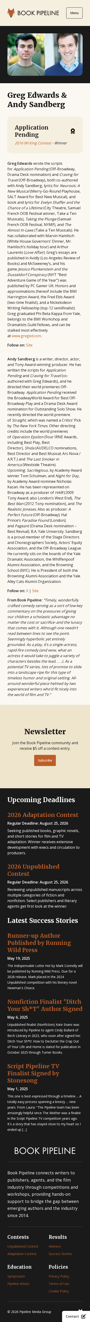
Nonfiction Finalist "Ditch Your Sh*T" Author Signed (44, 1005)
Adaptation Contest (21, 1254)
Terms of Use (59, 1283)
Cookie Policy (59, 1291)
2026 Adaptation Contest (42, 815)
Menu (74, 13)
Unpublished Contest (22, 1246)
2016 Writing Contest (33, 143)
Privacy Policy (59, 1276)
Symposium (16, 1276)
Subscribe (45, 760)
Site (29, 345)
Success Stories (60, 1254)
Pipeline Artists (18, 1283)
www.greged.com (26, 335)
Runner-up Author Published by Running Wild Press (39, 943)
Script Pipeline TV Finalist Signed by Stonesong (33, 1073)
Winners (55, 1246)
